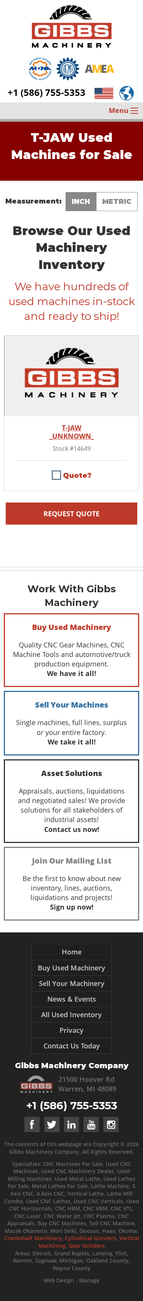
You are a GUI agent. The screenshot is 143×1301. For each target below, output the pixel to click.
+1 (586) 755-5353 (46, 92)
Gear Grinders (87, 1245)
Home (72, 951)
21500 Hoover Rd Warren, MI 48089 (87, 1084)
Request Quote (71, 513)
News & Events (71, 999)
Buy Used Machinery (71, 967)
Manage (89, 1280)
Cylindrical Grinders (90, 1238)
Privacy (71, 1030)
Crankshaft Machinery (33, 1238)
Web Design (58, 1280)
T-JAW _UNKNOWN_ (72, 432)
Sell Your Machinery (71, 983)
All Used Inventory (71, 1014)
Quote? (77, 475)
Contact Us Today (71, 1045)
